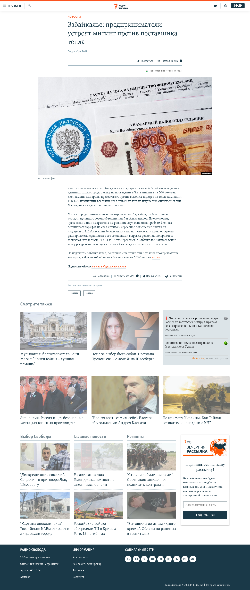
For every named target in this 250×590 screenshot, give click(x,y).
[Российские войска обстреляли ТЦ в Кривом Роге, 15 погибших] (98, 505)
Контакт (25, 577)
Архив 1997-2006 (30, 570)
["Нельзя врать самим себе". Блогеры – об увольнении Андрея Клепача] (125, 395)
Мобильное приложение (35, 557)
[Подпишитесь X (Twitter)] (144, 559)
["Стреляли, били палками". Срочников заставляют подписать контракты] (151, 456)
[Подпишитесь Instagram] (168, 559)
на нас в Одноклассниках (108, 266)
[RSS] (176, 559)
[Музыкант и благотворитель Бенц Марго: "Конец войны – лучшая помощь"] (53, 331)
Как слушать (80, 557)
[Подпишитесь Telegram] (160, 559)
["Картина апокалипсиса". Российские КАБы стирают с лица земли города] (45, 505)
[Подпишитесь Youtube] (152, 559)
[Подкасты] (184, 559)
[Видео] (215, 5)
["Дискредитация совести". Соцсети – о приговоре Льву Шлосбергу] (45, 456)
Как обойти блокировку (87, 564)
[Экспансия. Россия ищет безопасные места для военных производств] (53, 395)
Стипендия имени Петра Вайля (39, 564)
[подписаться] (192, 559)
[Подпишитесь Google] (128, 559)
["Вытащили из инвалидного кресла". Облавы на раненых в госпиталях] (151, 505)
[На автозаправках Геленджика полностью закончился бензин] (98, 456)
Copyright (78, 577)
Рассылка (78, 570)
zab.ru (156, 257)
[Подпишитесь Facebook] (136, 559)
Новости (74, 17)
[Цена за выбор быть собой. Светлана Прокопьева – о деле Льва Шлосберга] (125, 331)
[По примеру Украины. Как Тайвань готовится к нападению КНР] (196, 395)
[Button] (145, 61)
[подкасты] (226, 5)
